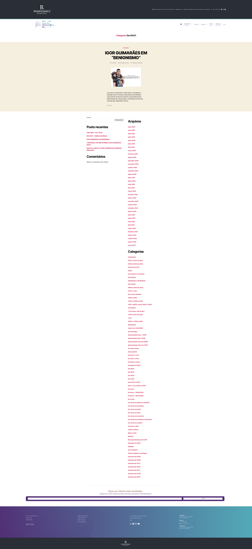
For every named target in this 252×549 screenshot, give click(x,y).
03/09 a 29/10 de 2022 (135, 264)
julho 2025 (131, 137)
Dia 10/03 (131, 375)
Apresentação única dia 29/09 (138, 342)
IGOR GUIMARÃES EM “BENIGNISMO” (126, 55)
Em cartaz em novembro (136, 416)
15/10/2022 (132, 308)
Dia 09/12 (131, 372)
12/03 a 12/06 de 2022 (135, 301)
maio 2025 (131, 144)
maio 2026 (131, 130)
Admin (114, 62)
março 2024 (132, 191)
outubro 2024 (132, 167)
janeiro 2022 (132, 242)
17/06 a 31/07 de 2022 (135, 314)
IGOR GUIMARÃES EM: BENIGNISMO (98, 139)
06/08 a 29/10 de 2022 (135, 287)
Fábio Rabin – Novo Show (95, 132)
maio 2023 (131, 221)
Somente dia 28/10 (134, 477)
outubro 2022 (132, 238)
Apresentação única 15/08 (136, 338)
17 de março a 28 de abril (136, 311)
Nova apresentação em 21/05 (137, 440)
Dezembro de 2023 (134, 365)
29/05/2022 (132, 325)
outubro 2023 (132, 204)
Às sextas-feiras (133, 348)
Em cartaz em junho (134, 409)
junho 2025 (131, 140)
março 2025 (132, 150)
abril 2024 (131, 188)
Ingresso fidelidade (81, 517)
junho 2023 (131, 218)
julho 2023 (131, 215)
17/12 (130, 318)
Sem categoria (133, 450)
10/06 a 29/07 (132, 298)
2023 (110, 105)
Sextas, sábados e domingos (137, 453)
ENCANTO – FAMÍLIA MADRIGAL (97, 136)
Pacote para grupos (82, 521)
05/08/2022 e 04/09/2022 (136, 281)
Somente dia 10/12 (134, 463)
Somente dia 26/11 (134, 470)
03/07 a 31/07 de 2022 (135, 260)
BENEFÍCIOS (203, 24)
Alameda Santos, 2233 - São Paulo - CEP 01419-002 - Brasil (186, 517)
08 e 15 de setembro (134, 294)
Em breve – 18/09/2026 (135, 392)
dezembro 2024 (133, 161)
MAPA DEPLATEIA (211, 24)
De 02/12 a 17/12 (133, 355)
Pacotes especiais (81, 519)
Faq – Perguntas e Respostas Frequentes (138, 516)
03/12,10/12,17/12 (133, 267)
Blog (131, 520)
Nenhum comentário (138, 62)
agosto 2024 (132, 174)
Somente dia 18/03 (134, 467)
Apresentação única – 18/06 (137, 335)
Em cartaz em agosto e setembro (139, 402)
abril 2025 (131, 147)
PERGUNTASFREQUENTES (218, 24)
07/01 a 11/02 (132, 291)
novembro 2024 (133, 164)
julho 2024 (131, 177)
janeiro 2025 (132, 157)
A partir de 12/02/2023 (135, 328)
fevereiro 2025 (133, 154)
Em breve (131, 389)
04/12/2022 (132, 277)
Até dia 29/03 (132, 352)
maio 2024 (131, 184)
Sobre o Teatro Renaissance (31, 515)
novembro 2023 (133, 201)
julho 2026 (131, 127)
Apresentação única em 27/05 (138, 345)
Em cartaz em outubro (135, 423)
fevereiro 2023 (133, 232)
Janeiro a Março (133, 429)
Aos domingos (132, 331)
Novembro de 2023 (134, 443)
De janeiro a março (134, 362)
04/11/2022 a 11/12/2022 (136, 274)
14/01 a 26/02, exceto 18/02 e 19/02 (140, 304)
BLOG (224, 24)
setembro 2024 (133, 171)
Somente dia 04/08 (134, 460)
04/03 (130, 271)
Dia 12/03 (131, 379)
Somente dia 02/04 (134, 456)
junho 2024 (131, 181)
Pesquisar (89, 117)
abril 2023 (131, 225)
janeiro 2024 (132, 198)
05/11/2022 (132, 284)
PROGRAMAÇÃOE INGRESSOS (187, 24)
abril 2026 (131, 134)
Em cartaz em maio (134, 413)
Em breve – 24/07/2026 (135, 396)
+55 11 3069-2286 (183, 521)
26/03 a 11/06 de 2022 (135, 321)
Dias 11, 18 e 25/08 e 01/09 (137, 386)
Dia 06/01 (126, 47)
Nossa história (29, 517)
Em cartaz (131, 399)
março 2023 (132, 228)
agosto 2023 (132, 211)
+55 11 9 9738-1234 (185, 523)
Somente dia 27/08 (134, 473)
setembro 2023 (133, 208)
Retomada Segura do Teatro (136, 518)
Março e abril (132, 433)
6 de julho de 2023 (124, 62)
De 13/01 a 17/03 (133, 358)
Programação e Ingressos (83, 515)
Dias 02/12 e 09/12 (134, 382)
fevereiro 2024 (133, 194)
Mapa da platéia (29, 519)
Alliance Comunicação (30, 524)
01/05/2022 (132, 257)
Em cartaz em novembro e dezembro (140, 419)
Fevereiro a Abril (133, 426)
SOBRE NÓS (196, 24)
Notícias (130, 436)
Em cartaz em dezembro (136, 406)
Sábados (131, 446)
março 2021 (132, 245)
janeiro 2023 (132, 235)
